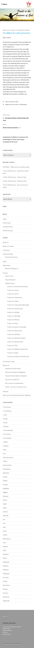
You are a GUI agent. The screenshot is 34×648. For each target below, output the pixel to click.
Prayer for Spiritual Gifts (15, 342)
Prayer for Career (13, 290)
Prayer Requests (10, 280)
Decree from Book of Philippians (15, 372)
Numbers (5, 566)
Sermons (5, 391)
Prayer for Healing (13, 312)
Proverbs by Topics (9, 361)
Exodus (5, 477)
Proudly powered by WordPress (12, 643)
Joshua (5, 535)
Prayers (5, 273)
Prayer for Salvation (13, 334)
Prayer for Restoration (14, 330)
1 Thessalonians (8, 430)
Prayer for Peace (12, 323)
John (4, 527)
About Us (6, 242)
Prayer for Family (12, 301)
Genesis (5, 484)
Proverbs (6, 577)
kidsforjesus (6, 265)
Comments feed (8, 226)
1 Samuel (5, 426)
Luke (4, 542)
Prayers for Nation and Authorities (18, 356)
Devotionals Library (11, 257)
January (5, 511)
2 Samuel (5, 446)
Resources (6, 365)
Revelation (6, 585)
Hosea (5, 500)
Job (4, 519)
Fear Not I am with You (12, 379)
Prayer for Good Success (15, 308)
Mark (4, 550)
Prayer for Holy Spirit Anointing (17, 286)
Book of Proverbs (8, 246)
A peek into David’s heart (13, 368)
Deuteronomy (7, 465)
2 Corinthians (7, 438)
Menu (5, 4)
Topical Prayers (10, 283)
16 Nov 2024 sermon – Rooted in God (14, 181)
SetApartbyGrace (23, 30)
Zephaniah (6, 601)
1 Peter (5, 422)
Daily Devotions (12, 101)
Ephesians (6, 473)
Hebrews (5, 496)
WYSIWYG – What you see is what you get (16, 167)
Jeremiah (5, 515)
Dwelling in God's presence (16, 104)
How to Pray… (9, 276)
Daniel (5, 461)
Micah (5, 558)
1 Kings (5, 419)
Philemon (6, 570)
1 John (5, 415)
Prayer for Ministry (13, 319)
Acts (4, 453)
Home (5, 261)
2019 (4, 450)
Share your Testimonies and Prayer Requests (17, 395)
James (5, 508)
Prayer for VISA (12, 345)
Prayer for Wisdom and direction (17, 349)
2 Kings (5, 442)
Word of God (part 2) (11, 268)
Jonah (5, 531)
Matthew (6, 554)
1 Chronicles (7, 407)
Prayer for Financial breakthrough (18, 305)
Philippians (6, 573)
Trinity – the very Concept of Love (16, 387)
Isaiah (5, 504)
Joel (4, 523)
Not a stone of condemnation (14, 383)
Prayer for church (12, 294)
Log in (5, 219)
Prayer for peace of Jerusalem (16, 327)
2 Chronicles (7, 434)
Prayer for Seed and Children (16, 338)
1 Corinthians (7, 411)
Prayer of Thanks (12, 353)
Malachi (5, 546)
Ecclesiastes (7, 469)
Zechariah (6, 597)
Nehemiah (6, 562)
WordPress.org (8, 230)
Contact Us (6, 250)
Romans (5, 589)
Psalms (5, 581)
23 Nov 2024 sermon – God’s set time (14, 177)
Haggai (5, 492)
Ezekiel (5, 481)
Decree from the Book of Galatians (16, 376)
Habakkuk (6, 488)
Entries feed (6, 223)
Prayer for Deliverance (14, 297)
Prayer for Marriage (13, 316)
